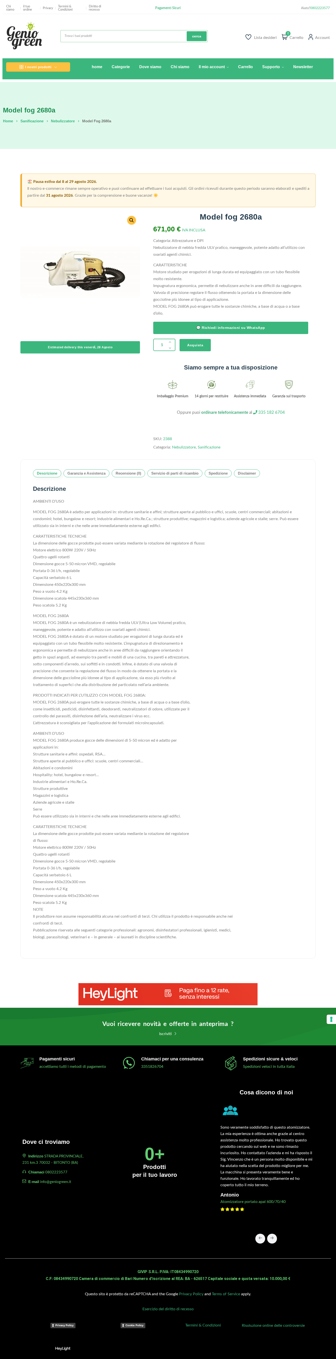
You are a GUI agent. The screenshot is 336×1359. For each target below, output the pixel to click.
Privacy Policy (191, 1294)
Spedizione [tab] (218, 473)
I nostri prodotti (38, 67)
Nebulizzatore (63, 121)
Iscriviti (166, 1034)
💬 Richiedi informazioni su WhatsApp (230, 328)
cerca (196, 36)
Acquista (195, 345)
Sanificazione (32, 121)
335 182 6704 (271, 412)
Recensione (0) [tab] (128, 473)
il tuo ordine (27, 8)
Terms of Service (226, 1294)
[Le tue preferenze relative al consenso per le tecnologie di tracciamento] (331, 1019)
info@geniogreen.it (55, 1182)
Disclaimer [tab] (247, 473)
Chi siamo (10, 8)
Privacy (48, 8)
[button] (131, 220)
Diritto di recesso (95, 8)
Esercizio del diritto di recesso (168, 1309)
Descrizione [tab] (47, 473)
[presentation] (260, 1239)
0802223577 (320, 8)
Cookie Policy (134, 1325)
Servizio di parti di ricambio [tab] (175, 473)
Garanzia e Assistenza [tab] (86, 473)
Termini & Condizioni (65, 8)
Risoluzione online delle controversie (273, 1325)
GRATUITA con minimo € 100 (168, 9)
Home (8, 121)
